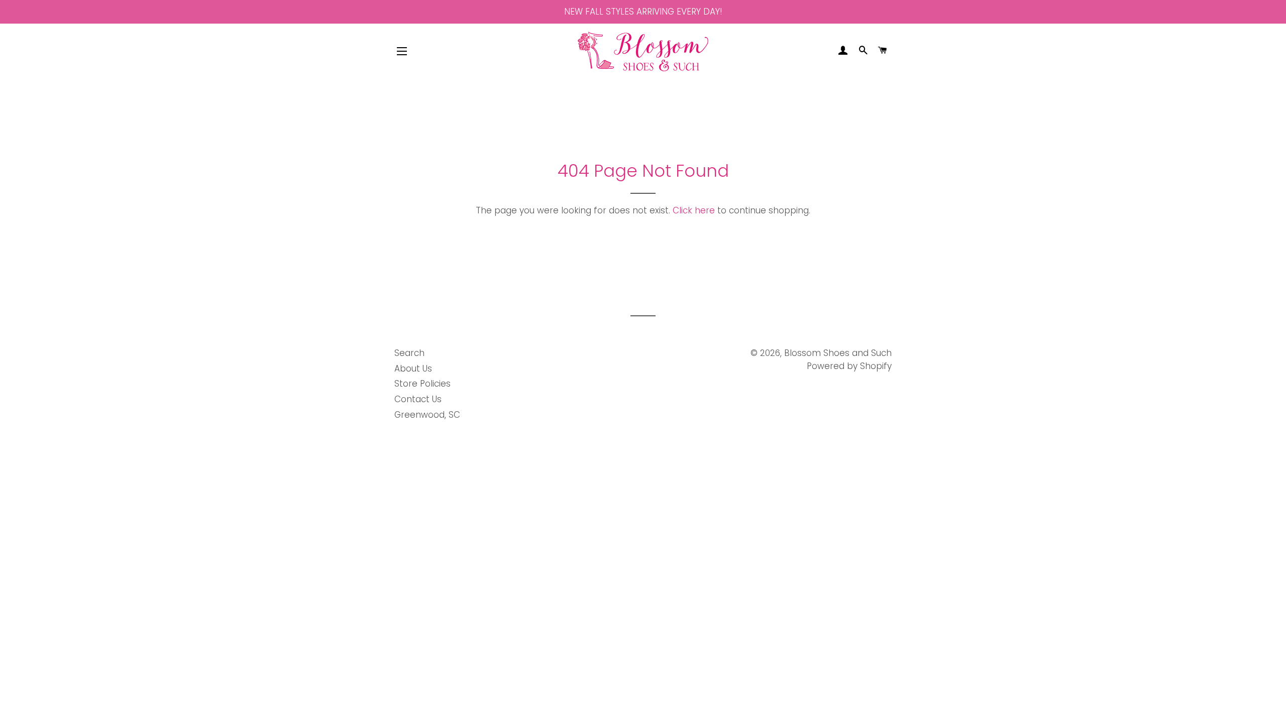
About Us (413, 369)
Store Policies (422, 384)
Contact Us (418, 399)
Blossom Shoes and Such (838, 353)
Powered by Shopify (849, 366)
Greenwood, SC (427, 415)
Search (409, 353)
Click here (694, 210)
